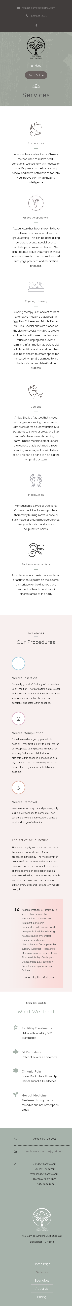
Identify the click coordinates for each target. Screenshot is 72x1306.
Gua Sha (36, 406)
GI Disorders (31, 1052)
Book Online (36, 75)
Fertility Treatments (37, 1028)
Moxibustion (36, 494)
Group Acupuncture (36, 217)
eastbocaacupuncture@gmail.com (44, 1151)
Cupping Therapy (36, 301)
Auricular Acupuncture (36, 564)
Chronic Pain (31, 1071)
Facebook (36, 25)
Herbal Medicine (34, 1095)
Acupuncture (36, 143)
